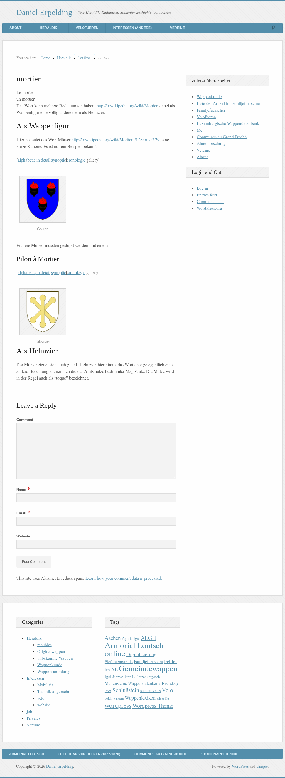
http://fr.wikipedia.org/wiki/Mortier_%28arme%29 (115, 139)
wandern (118, 698)
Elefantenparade (119, 661)
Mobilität (45, 684)
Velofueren (87, 28)
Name (23, 490)
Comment (24, 420)
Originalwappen (51, 651)
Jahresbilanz (121, 676)
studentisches (150, 690)
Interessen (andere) (132, 28)
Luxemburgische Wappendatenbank (228, 123)
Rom (108, 690)
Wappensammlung (53, 671)
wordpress (118, 705)
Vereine (177, 28)
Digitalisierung (141, 654)
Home (45, 57)
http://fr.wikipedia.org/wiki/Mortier (127, 105)
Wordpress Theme (152, 705)
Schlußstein (125, 690)
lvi (134, 676)
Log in (202, 188)
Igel (108, 676)
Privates (33, 718)
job (29, 711)
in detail (43, 160)
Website (23, 536)
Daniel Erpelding (44, 12)
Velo (167, 690)
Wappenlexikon (140, 697)
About (15, 28)
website (43, 704)
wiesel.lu (163, 698)
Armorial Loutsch (26, 754)
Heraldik (48, 28)
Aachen (113, 637)
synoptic (58, 160)
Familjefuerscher (211, 110)
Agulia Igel (131, 638)
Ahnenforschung (211, 143)
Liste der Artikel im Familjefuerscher (228, 103)
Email (23, 513)
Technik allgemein (53, 691)
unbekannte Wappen (55, 658)
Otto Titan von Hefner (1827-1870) (89, 754)
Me (199, 130)
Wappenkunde (209, 96)
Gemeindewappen (148, 668)
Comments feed (210, 201)
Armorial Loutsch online (134, 649)
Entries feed (207, 194)
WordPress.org (209, 208)
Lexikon (84, 57)
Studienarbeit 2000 (219, 754)
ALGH (148, 637)
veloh (108, 698)
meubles (44, 644)
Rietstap (170, 683)
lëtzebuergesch (148, 676)
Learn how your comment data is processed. (123, 578)
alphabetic (27, 160)
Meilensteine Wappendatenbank (133, 683)
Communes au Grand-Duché (222, 136)
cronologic (76, 160)
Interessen (35, 678)
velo (41, 698)
